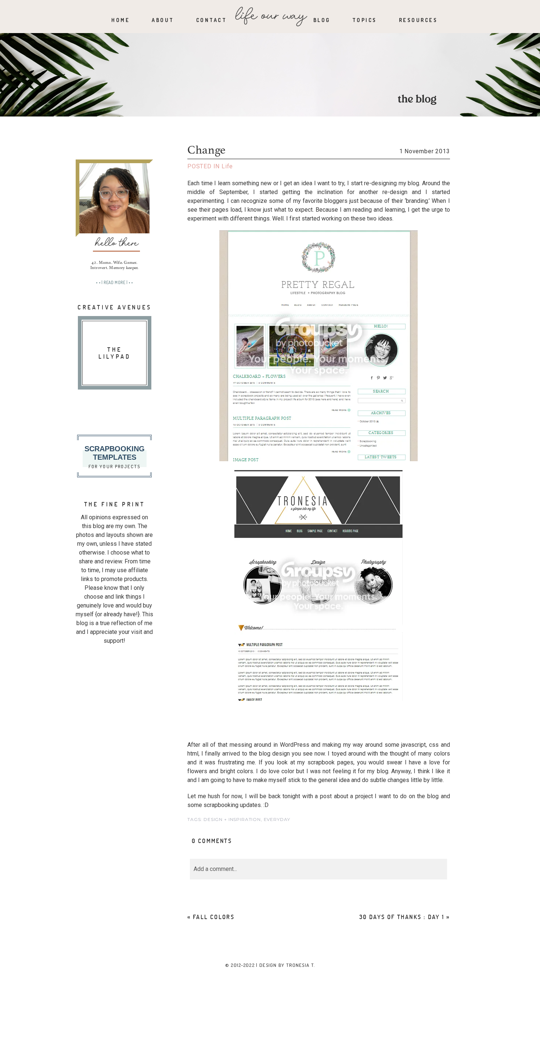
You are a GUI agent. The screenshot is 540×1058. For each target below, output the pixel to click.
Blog (321, 20)
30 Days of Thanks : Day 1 (401, 917)
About (163, 20)
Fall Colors (213, 917)
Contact (211, 20)
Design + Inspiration (232, 819)
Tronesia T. (300, 965)
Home (120, 20)
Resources (418, 20)
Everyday (277, 819)
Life (227, 166)
